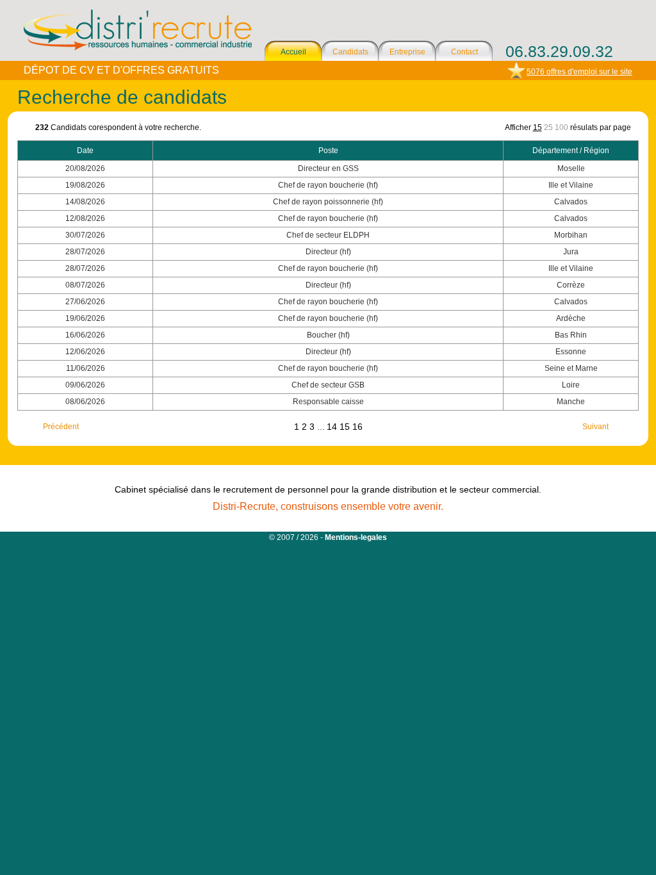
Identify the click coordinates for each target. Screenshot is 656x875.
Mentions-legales (356, 537)
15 (537, 127)
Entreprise (407, 51)
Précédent (61, 426)
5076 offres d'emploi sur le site (579, 71)
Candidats (350, 51)
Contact (464, 51)
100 (561, 127)
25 (548, 127)
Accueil (293, 51)
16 (357, 426)
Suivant (595, 426)
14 (333, 426)
